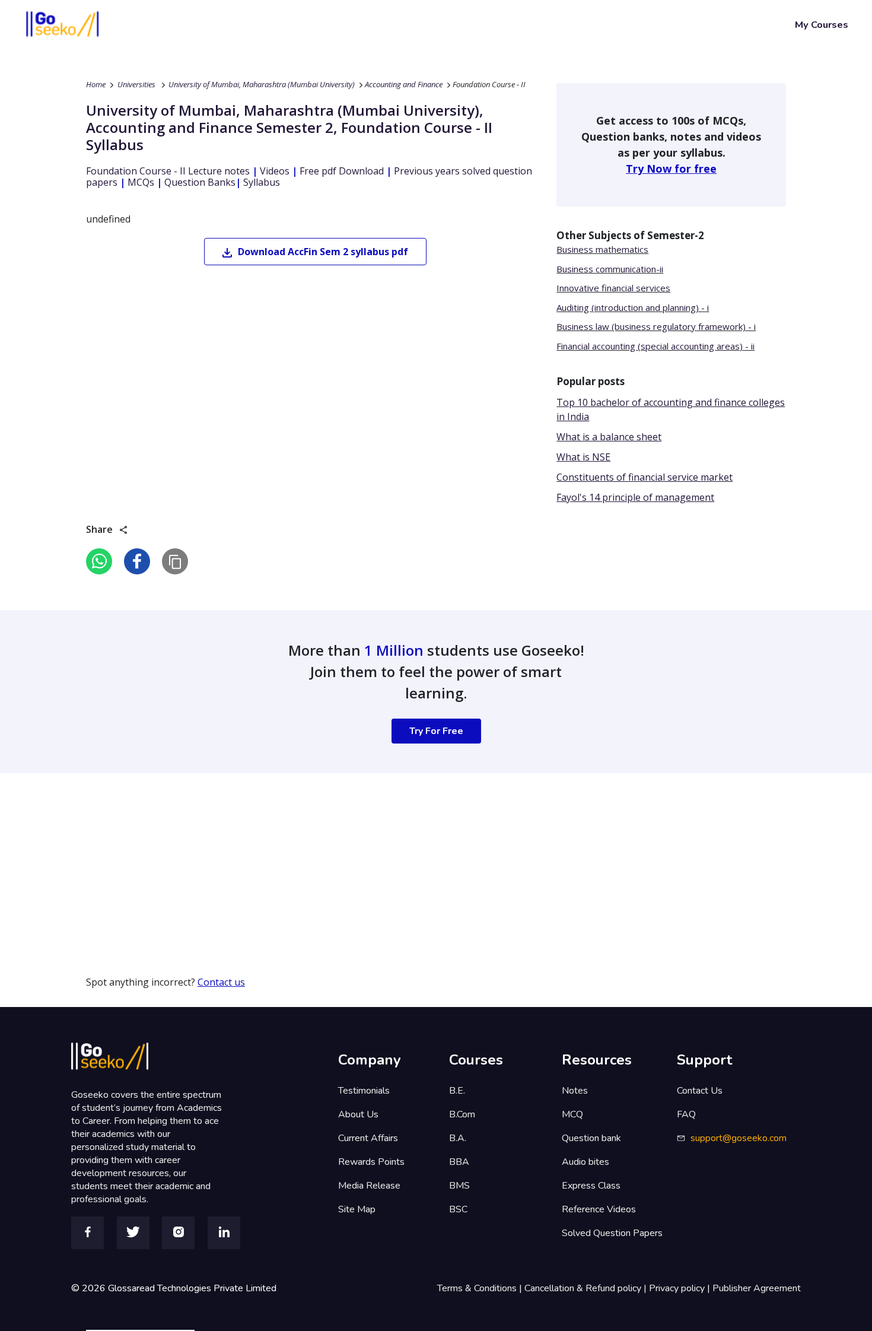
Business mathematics (602, 249)
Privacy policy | (680, 1288)
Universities (136, 84)
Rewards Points (371, 1161)
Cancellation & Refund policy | (586, 1288)
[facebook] (137, 561)
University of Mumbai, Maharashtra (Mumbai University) (261, 84)
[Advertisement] (356, 856)
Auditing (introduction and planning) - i (632, 307)
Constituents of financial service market (644, 477)
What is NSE (583, 456)
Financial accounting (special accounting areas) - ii (655, 346)
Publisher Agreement (756, 1288)
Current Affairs (368, 1138)
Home (96, 84)
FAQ (686, 1114)
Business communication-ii (609, 269)
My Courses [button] (821, 24)
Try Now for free (671, 168)
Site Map (356, 1209)
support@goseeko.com (738, 1138)
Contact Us (700, 1090)
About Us (358, 1114)
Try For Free (436, 731)
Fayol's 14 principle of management (635, 497)
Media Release (369, 1185)
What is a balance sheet (608, 436)
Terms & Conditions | (480, 1288)
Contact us (221, 982)
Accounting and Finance (404, 84)
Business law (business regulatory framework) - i (656, 326)
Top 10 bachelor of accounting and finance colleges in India (670, 409)
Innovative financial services (613, 288)
